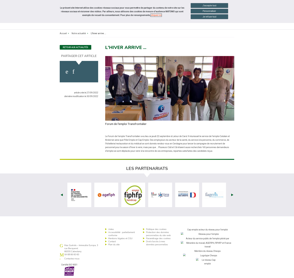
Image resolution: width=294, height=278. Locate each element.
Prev (62, 195)
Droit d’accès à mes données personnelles (157, 243)
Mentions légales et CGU (120, 238)
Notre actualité (79, 33)
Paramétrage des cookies (158, 238)
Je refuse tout (209, 16)
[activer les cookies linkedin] (73, 71)
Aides (111, 229)
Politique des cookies (156, 229)
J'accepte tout (209, 5)
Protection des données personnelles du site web (158, 234)
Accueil (63, 33)
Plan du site (114, 244)
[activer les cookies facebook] (67, 71)
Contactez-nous (71, 258)
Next (232, 195)
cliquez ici (156, 15)
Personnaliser (209, 11)
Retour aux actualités (75, 47)
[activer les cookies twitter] (81, 71)
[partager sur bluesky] (90, 71)
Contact (112, 241)
